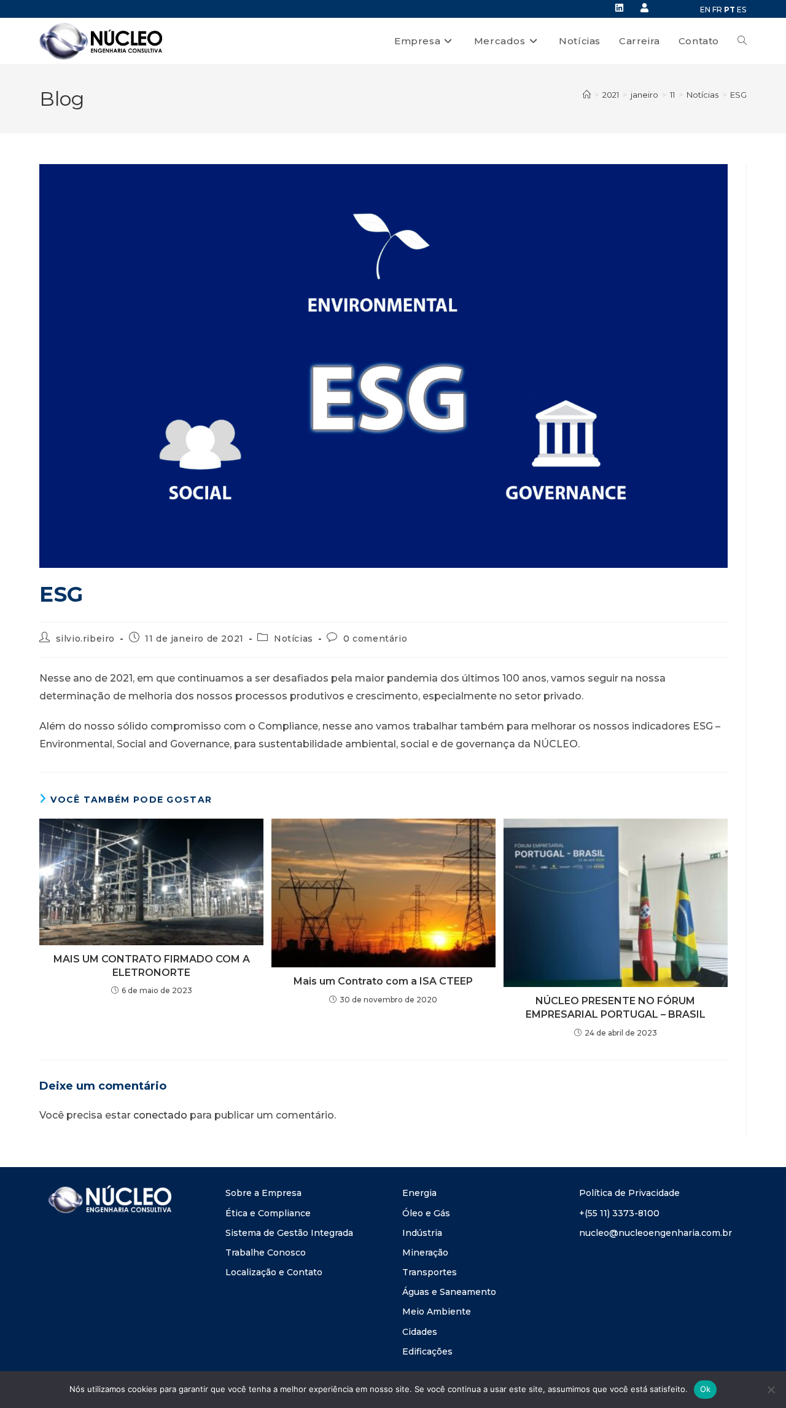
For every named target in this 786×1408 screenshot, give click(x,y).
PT (729, 9)
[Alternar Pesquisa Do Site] (742, 41)
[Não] (771, 1389)
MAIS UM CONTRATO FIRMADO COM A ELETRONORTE (151, 965)
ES (741, 9)
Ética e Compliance (268, 1213)
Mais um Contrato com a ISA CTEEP (383, 981)
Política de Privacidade (629, 1192)
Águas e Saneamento (449, 1291)
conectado (160, 1115)
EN (705, 9)
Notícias (293, 638)
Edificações (427, 1351)
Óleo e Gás (426, 1213)
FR (717, 9)
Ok (705, 1389)
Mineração (425, 1252)
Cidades (419, 1331)
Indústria (422, 1232)
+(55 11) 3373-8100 (619, 1213)
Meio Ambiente (436, 1311)
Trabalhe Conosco (265, 1252)
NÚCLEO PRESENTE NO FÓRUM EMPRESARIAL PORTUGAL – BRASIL (616, 1007)
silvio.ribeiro (85, 638)
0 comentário (375, 638)
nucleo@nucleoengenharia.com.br (655, 1232)
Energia (419, 1192)
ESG (738, 95)
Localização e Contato (273, 1272)
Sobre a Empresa (263, 1192)
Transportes (429, 1272)
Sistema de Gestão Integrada (289, 1232)
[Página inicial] (587, 95)
